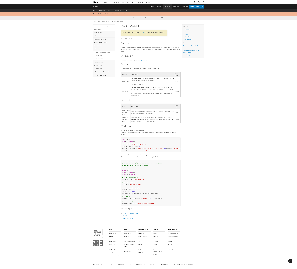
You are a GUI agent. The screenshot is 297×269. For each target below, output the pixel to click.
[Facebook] (94, 241)
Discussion (188, 32)
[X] (97, 241)
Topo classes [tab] (98, 68)
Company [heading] (155, 229)
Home (94, 10)
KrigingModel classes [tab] (100, 39)
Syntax (186, 34)
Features (159, 6)
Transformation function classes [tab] (103, 72)
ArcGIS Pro (96, 6)
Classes (113, 21)
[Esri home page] (96, 2)
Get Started (102, 10)
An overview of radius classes (103, 52)
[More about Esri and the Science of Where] (97, 234)
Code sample (188, 39)
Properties (187, 36)
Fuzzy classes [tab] (98, 32)
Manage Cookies (165, 264)
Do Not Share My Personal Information (183, 264)
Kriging (140, 60)
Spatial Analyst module (103, 21)
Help (109, 10)
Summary (187, 29)
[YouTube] (101, 244)
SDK (131, 10)
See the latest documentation (145, 34)
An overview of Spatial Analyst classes (103, 26)
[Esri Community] (94, 244)
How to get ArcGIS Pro (196, 6)
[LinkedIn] (101, 241)
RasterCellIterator (98, 29)
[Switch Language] (199, 2)
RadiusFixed (99, 55)
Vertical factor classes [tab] (100, 75)
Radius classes (119, 21)
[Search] (194, 2)
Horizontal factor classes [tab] (101, 36)
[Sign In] (203, 2)
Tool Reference (117, 10)
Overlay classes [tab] (99, 45)
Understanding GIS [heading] (143, 229)
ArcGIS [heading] (110, 229)
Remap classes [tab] (99, 62)
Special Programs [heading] (172, 229)
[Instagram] (97, 244)
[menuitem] (115, 233)
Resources (167, 6)
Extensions (176, 6)
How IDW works (127, 215)
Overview (151, 6)
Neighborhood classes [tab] (101, 42)
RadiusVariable (99, 58)
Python (125, 10)
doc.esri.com (128, 14)
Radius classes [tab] (99, 49)
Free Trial (185, 6)
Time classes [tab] (98, 65)
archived (143, 32)
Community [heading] (127, 229)
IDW (145, 60)
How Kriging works (128, 218)
